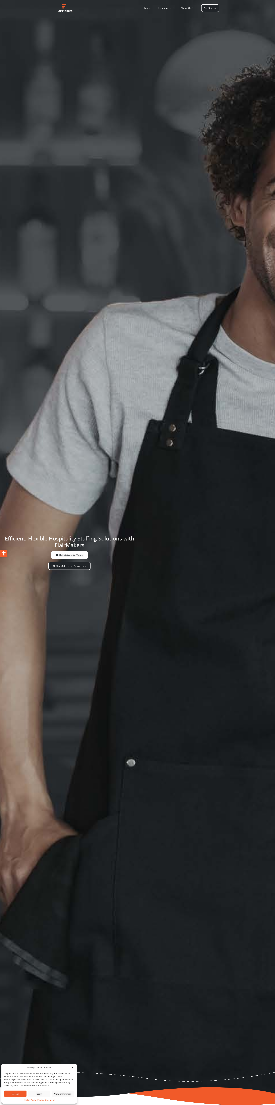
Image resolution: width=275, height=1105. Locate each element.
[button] (3, 553)
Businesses (164, 8)
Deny (39, 1093)
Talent (147, 8)
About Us (186, 8)
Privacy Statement (46, 1100)
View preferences (62, 1093)
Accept (15, 1093)
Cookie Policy (30, 1100)
